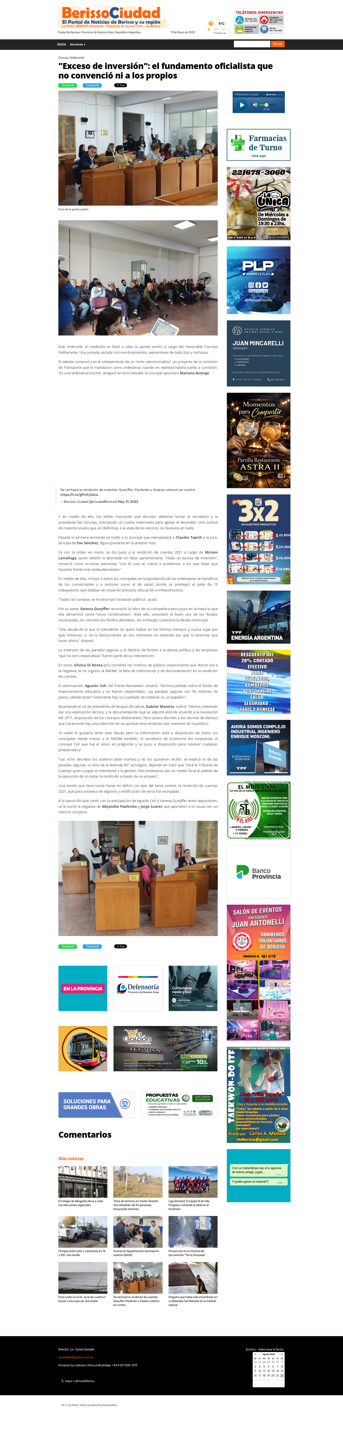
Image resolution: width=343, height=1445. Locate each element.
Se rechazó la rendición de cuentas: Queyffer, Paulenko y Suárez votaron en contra (136, 1301)
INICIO (61, 44)
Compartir (68, 85)
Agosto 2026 (269, 1354)
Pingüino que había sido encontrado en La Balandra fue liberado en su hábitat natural (193, 1301)
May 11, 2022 (128, 502)
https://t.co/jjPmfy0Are (79, 495)
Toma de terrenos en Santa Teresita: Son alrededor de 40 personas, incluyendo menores (136, 1205)
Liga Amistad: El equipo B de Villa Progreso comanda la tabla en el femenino (189, 1205)
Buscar (277, 44)
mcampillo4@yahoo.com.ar (75, 1357)
